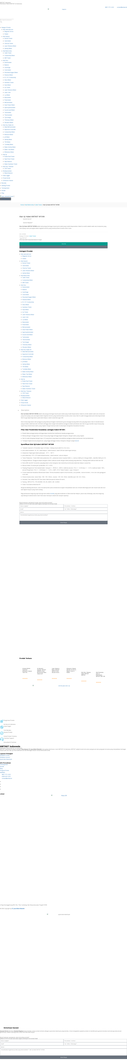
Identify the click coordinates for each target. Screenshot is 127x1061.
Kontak (3, 190)
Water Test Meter (9, 149)
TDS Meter (7, 142)
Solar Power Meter (9, 105)
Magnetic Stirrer (8, 31)
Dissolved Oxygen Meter (11, 72)
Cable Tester (7, 53)
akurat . (77, 441)
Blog (2, 193)
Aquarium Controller (10, 129)
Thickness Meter (9, 120)
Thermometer (8, 115)
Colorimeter (7, 70)
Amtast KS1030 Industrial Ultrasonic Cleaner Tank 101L (25, 669)
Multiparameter (7, 171)
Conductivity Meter (9, 55)
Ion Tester (7, 87)
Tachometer (7, 112)
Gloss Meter (7, 80)
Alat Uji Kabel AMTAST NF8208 (24, 545)
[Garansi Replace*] (21, 223)
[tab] (63, 410)
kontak (52, 493)
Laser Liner (7, 92)
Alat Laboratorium (8, 29)
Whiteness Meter (9, 152)
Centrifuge (7, 67)
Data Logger (6, 175)
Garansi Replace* (28, 222)
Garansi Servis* (27, 219)
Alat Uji (5, 154)
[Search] (1, 22)
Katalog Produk (5, 185)
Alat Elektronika (7, 51)
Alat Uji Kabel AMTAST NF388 (35, 545)
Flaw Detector (8, 161)
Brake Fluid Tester (9, 156)
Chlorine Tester (8, 43)
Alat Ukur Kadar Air (8, 125)
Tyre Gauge (7, 117)
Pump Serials (6, 178)
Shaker (6, 34)
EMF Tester (7, 58)
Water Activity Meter (10, 147)
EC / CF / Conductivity (10, 77)
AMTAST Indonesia (5, 2)
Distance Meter (8, 75)
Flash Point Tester (9, 159)
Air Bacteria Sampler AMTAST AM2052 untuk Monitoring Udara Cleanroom (52, 772)
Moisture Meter (8, 134)
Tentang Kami (5, 188)
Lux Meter (7, 95)
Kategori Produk (6, 27)
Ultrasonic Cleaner (8, 180)
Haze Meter (7, 85)
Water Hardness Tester (10, 164)
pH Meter (7, 137)
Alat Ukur (5, 60)
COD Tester (7, 168)
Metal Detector (8, 173)
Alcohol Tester (8, 38)
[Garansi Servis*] (21, 220)
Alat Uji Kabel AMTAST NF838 (50, 645)
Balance (6, 65)
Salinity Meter (8, 48)
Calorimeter (7, 41)
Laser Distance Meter (10, 46)
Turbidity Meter (8, 144)
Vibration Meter (8, 122)
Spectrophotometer (9, 107)
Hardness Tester (9, 82)
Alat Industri (6, 36)
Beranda (3, 183)
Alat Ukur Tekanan (8, 166)
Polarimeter (7, 100)
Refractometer (8, 102)
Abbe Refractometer (10, 127)
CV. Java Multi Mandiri (18, 1004)
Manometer (7, 97)
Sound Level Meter (9, 110)
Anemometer (8, 62)
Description (25, 410)
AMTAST (24, 238)
